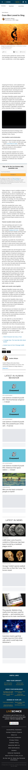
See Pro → (18, 1)
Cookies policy (14, 742)
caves (8, 351)
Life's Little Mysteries (8, 683)
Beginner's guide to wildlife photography (20, 703)
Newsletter (23, 51)
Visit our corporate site (16, 719)
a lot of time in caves (12, 143)
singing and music (13, 230)
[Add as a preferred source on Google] (14, 723)
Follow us (16, 51)
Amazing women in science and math (20, 692)
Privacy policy (14, 740)
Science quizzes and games (8, 702)
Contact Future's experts (14, 732)
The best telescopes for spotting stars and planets (8, 706)
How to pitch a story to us (14, 755)
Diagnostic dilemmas (8, 684)
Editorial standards (14, 753)
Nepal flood (11, 5)
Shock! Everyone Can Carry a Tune (12, 337)
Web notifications (14, 748)
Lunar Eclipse (21, 5)
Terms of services (15, 178)
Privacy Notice (17, 179)
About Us (14, 735)
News (17, 20)
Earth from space (20, 683)
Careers (14, 750)
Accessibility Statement (14, 729)
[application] (14, 119)
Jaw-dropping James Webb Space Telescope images (8, 692)
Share (5, 51)
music (4, 351)
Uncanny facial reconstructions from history (20, 695)
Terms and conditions (14, 737)
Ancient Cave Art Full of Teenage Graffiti (13, 345)
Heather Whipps (11, 18)
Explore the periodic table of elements (8, 695)
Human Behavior (5, 12)
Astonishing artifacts (20, 684)
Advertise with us (14, 745)
